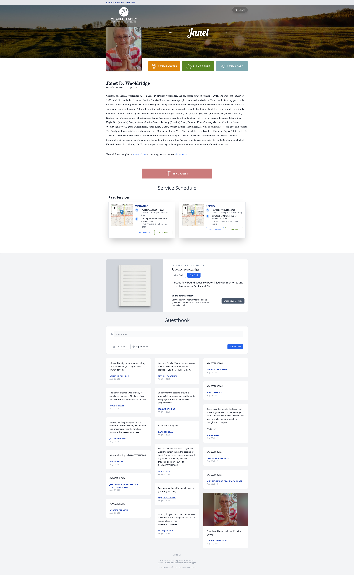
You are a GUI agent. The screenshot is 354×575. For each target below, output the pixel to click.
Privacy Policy (169, 563)
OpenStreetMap (180, 567)
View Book (178, 275)
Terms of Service (184, 563)
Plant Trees (163, 232)
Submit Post (235, 346)
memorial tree (140, 154)
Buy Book (194, 275)
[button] (122, 212)
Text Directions (144, 232)
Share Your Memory (233, 301)
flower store (181, 154)
